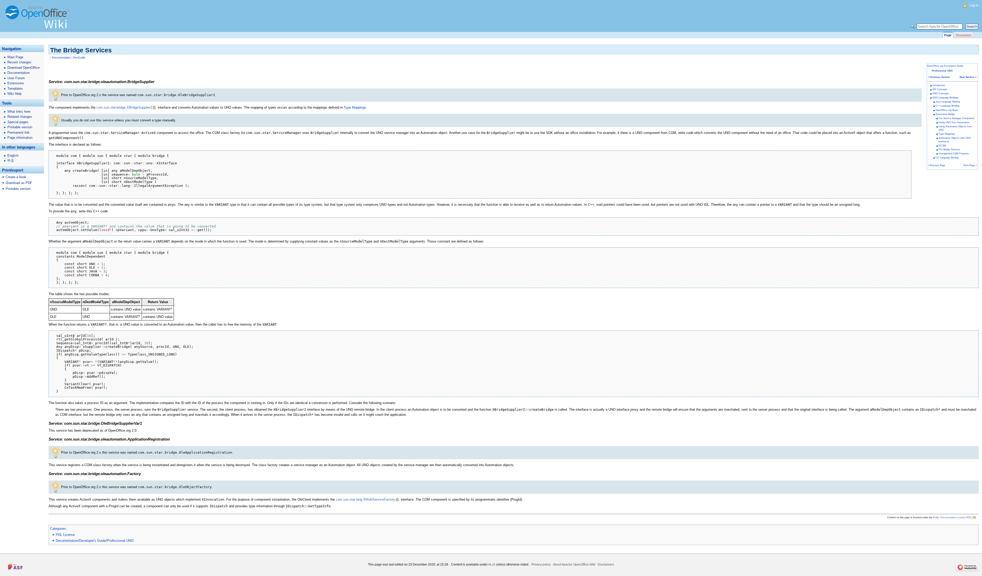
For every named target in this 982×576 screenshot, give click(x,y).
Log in (973, 5)
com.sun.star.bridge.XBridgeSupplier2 (124, 107)
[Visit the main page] (38, 19)
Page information (19, 138)
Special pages (17, 122)
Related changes (19, 117)
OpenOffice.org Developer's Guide (945, 66)
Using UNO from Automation (954, 122)
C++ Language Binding (947, 106)
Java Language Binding (947, 101)
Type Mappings (947, 134)
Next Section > (968, 77)
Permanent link (18, 132)
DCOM (942, 145)
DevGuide (79, 57)
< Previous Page (936, 165)
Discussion (963, 35)
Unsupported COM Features (954, 153)
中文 (10, 161)
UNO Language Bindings (945, 97)
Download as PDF (19, 183)
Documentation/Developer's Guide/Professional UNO (94, 541)
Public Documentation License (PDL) (952, 517)
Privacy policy (541, 564)
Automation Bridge (945, 114)
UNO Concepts (940, 93)
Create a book (16, 177)
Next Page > (970, 165)
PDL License (65, 535)
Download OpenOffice (23, 68)
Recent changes (19, 62)
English (12, 155)
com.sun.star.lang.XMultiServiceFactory (365, 499)
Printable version (19, 127)
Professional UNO (942, 71)
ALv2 (491, 564)
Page (948, 35)
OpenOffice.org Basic (946, 110)
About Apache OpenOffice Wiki (574, 564)
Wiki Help (14, 94)
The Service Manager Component (956, 118)
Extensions (15, 83)
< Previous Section (939, 77)
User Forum (16, 78)
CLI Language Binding (947, 157)
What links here (18, 111)
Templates (15, 88)
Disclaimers (606, 564)
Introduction (938, 85)
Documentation (61, 57)
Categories (58, 529)
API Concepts (939, 89)
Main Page (15, 57)
